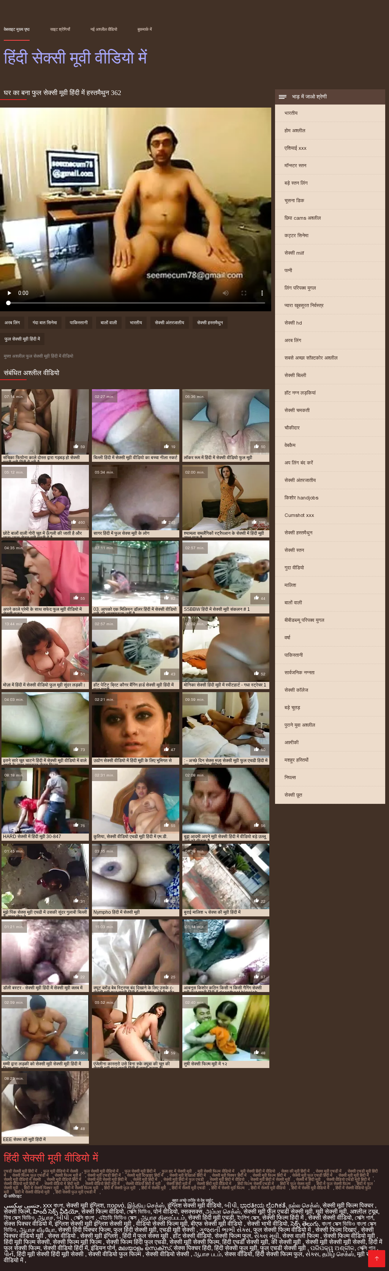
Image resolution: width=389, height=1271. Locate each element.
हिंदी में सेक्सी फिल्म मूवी (81, 1187)
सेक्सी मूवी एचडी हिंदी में (104, 1175)
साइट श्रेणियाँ (60, 29)
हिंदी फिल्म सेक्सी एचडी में (255, 1183)
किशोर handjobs (301, 498)
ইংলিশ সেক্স (248, 1217)
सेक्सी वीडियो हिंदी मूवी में (102, 1183)
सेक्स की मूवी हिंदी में (295, 1171)
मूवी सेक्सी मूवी (331, 1211)
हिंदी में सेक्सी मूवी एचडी (188, 1187)
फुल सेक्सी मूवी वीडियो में (101, 1171)
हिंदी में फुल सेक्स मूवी (295, 1183)
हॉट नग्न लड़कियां (300, 393)
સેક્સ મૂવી (266, 1236)
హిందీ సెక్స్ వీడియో (55, 1211)
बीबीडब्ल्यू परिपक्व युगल (304, 620)
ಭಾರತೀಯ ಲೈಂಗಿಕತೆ (263, 1205)
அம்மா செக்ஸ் (223, 1211)
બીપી (231, 1205)
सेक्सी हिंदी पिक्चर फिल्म (84, 1230)
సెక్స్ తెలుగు (305, 1223)
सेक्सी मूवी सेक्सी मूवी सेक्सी (335, 1242)
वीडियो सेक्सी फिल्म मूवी (162, 1223)
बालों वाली (293, 602)
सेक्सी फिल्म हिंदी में (283, 1217)
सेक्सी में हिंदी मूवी (308, 1179)
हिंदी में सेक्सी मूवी (153, 1187)
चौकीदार (292, 428)
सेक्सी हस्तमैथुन (298, 533)
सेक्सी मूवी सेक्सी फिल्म (194, 1242)
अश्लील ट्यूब (364, 1211)
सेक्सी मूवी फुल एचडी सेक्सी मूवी (278, 1211)
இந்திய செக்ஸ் (145, 1205)
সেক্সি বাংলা (85, 1217)
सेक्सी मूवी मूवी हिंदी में (353, 1175)
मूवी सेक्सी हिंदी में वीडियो (257, 1171)
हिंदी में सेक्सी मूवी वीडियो (268, 1187)
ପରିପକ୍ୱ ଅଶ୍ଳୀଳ (332, 1248)
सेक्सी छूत (293, 795)
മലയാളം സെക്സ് (144, 1248)
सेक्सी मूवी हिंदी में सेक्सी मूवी (270, 1179)
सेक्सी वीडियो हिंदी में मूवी (143, 1183)
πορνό (115, 1205)
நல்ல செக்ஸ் (304, 1205)
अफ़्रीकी (292, 742)
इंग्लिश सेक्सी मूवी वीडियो (194, 1205)
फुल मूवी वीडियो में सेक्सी (60, 1171)
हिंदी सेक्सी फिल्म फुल (278, 1254)
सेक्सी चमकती (297, 410)
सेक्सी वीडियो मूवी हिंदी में (21, 1183)
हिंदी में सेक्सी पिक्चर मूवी (41, 1187)
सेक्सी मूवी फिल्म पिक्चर (349, 1205)
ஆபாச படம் (207, 1254)
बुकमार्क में (145, 29)
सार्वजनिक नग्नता (300, 672)
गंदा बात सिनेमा (45, 322)
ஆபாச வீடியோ (37, 1230)
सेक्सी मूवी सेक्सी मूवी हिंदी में (107, 1179)
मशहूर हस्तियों (296, 760)
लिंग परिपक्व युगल (300, 288)
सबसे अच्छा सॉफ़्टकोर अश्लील (311, 358)
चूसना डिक (294, 200)
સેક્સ (312, 1254)
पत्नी (288, 270)
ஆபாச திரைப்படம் (163, 1217)
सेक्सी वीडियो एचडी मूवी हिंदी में (348, 1179)
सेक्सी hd (293, 323)
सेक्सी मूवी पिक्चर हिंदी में (229, 1175)
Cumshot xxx (299, 515)
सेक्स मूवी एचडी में (329, 1171)
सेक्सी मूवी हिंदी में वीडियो (227, 1179)
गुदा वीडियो (294, 568)
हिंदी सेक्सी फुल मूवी (235, 1248)
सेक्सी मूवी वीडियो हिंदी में (64, 1179)
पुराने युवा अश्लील (300, 725)
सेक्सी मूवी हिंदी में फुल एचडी (183, 1179)
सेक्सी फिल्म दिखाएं (336, 1230)
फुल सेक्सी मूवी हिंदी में (22, 339)
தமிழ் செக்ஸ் (338, 1254)
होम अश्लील (295, 130)
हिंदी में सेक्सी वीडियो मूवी (32, 1192)
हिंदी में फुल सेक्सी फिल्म (333, 1183)
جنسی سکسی (22, 1205)
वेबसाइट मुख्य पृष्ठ (17, 29)
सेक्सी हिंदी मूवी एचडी (211, 1217)
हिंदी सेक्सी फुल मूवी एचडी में (75, 1192)
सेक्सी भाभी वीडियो (267, 1223)
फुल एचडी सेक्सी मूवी (283, 1248)
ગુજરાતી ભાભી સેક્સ (224, 1230)
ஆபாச (46, 1217)
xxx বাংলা (53, 1205)
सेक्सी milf (294, 253)
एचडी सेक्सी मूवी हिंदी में (20, 1171)
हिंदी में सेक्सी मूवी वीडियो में (310, 1187)
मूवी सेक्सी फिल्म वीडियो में (216, 1171)
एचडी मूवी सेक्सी (178, 1230)
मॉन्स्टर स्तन (295, 165)
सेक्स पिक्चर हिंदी (192, 1248)
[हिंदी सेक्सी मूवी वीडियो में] (376, 1258)
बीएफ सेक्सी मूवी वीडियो (217, 1223)
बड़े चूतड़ (292, 707)
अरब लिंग (293, 340)
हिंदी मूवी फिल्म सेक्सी (27, 1242)
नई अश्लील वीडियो (103, 29)
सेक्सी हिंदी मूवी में (178, 1183)
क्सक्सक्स (191, 1211)
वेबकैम (290, 445)
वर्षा (287, 637)
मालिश (290, 585)
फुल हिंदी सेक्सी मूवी (135, 1230)
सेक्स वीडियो (62, 1236)
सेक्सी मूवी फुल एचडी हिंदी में (312, 1175)
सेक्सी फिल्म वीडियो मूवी (349, 1236)
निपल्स (290, 777)
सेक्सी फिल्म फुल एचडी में (30, 1175)
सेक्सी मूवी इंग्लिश (85, 1205)
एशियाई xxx (296, 148)
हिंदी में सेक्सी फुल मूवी (119, 1187)
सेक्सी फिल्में (17, 1211)
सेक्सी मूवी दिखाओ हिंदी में (187, 1175)
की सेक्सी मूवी (286, 1242)
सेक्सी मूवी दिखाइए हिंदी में (145, 1175)
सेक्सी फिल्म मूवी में (68, 1175)
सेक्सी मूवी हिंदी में (145, 1179)
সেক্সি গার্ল (364, 1217)
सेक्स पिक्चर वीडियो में (28, 1223)
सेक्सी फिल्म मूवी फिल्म (78, 1242)
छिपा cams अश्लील (303, 218)
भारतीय (291, 113)
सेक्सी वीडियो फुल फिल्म (115, 1254)
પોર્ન (9, 1254)
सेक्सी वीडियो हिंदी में (65, 1248)
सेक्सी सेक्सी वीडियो (330, 1217)
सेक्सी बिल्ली (295, 375)
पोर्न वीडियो (165, 1211)
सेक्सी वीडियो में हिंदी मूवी (61, 1183)
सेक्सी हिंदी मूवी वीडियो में (214, 1183)
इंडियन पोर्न (103, 1248)
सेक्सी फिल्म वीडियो (102, 1211)
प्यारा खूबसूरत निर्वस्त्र (304, 305)
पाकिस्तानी (294, 655)
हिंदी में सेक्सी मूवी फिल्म (228, 1187)
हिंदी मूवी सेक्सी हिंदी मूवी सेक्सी (51, 1254)
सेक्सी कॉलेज (296, 690)
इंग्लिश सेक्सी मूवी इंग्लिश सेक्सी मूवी (94, 1223)
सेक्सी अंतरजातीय (300, 480)
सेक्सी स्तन (294, 550)
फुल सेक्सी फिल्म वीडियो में (282, 1230)
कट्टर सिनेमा (296, 235)
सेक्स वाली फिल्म (301, 1236)
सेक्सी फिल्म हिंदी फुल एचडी (136, 1242)
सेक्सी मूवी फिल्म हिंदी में (269, 1175)
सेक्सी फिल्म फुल (233, 1236)
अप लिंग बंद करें (299, 463)
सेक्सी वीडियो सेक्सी (168, 1254)
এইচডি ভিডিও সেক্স (118, 1217)
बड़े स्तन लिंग (296, 183)
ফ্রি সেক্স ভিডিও (19, 1217)
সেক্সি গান (367, 1248)
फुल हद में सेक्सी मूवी (176, 1171)
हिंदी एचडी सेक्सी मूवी (245, 1242)
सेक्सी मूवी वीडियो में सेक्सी (22, 1179)
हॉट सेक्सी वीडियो (192, 1236)
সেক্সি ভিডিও (138, 1211)
